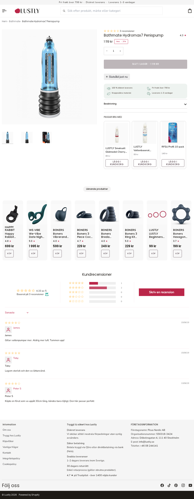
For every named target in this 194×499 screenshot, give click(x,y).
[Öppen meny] (6, 11)
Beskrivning (110, 103)
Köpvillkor (8, 441)
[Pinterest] (176, 485)
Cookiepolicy (9, 464)
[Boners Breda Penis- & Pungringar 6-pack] (109, 214)
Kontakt (7, 452)
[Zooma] (9, 117)
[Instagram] (183, 485)
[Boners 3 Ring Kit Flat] (133, 214)
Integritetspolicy (11, 458)
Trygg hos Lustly (12, 435)
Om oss (7, 430)
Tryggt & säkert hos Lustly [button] (82, 424)
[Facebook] (162, 485)
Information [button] (9, 424)
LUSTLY (153, 230)
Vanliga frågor (10, 447)
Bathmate (14, 21)
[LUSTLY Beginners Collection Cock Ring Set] (157, 214)
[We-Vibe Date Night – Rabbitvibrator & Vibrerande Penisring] (37, 214)
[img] (12, 323)
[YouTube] (190, 485)
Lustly (7, 494)
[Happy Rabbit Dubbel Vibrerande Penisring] (13, 214)
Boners (58, 230)
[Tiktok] (169, 485)
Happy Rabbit (10, 229)
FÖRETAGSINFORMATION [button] (144, 424)
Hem (4, 21)
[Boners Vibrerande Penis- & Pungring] (61, 214)
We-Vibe (34, 230)
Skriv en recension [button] (161, 292)
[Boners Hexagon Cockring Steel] (181, 214)
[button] (112, 31)
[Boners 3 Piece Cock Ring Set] (85, 214)
